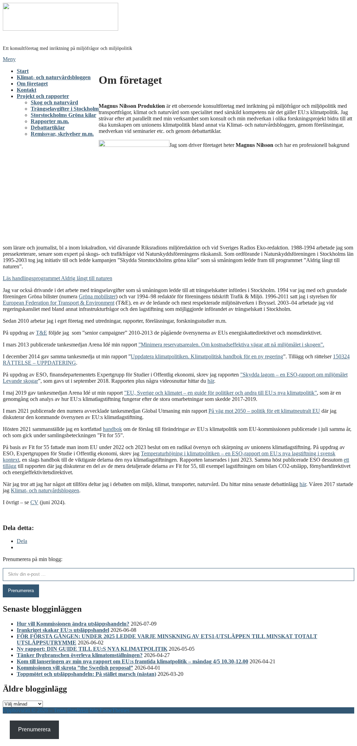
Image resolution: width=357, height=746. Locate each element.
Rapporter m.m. (50, 121)
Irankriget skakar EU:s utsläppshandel (63, 630)
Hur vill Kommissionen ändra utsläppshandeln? (73, 624)
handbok (112, 429)
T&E (41, 333)
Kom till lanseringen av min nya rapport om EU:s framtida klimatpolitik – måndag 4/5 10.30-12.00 (132, 661)
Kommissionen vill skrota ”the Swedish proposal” (75, 668)
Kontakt (26, 90)
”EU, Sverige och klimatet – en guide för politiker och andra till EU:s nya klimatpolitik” (220, 393)
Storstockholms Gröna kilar (63, 115)
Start (23, 71)
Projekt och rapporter (43, 96)
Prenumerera (21, 590)
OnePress (77, 710)
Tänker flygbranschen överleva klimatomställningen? (80, 655)
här (210, 381)
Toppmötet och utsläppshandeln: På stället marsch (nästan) (86, 674)
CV (34, 502)
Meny (9, 59)
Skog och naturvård (54, 102)
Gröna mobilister (97, 296)
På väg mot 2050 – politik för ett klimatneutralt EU (264, 411)
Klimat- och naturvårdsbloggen (54, 77)
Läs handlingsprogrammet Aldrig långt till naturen (57, 278)
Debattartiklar (48, 127)
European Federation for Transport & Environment (58, 303)
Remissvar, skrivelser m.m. (62, 134)
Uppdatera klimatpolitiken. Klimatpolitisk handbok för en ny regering (207, 356)
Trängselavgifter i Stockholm (65, 109)
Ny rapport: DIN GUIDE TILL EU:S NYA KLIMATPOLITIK (92, 649)
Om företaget (32, 84)
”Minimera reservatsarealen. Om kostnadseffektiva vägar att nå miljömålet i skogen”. (231, 345)
